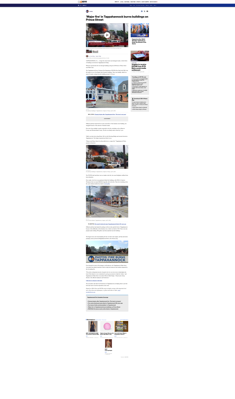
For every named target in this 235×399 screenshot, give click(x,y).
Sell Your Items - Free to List (101, 319)
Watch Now (153, 1)
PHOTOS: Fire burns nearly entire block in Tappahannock (103, 309)
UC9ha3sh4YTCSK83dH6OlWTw (84, 5)
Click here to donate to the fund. (94, 280)
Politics (151, 5)
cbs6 (80, 5)
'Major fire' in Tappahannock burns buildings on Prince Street (104, 307)
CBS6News (79, 5)
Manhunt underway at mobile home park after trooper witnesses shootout (139, 91)
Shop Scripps (145, 1)
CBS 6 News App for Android (140, 107)
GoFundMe (107, 183)
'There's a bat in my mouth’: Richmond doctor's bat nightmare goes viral (139, 84)
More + (155, 5)
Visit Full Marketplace (124, 319)
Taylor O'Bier (98, 56)
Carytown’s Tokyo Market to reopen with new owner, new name (139, 87)
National (127, 1)
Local (122, 1)
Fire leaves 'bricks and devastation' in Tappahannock (102, 305)
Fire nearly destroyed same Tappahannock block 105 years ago (110, 224)
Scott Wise (92, 56)
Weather (133, 1)
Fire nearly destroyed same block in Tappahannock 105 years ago (105, 303)
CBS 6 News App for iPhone (139, 109)
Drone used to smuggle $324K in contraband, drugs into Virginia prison (140, 80)
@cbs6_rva (86, 5)
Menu (116, 1)
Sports (138, 1)
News (131, 5)
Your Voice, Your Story (140, 5)
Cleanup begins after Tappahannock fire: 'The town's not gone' (110, 114)
